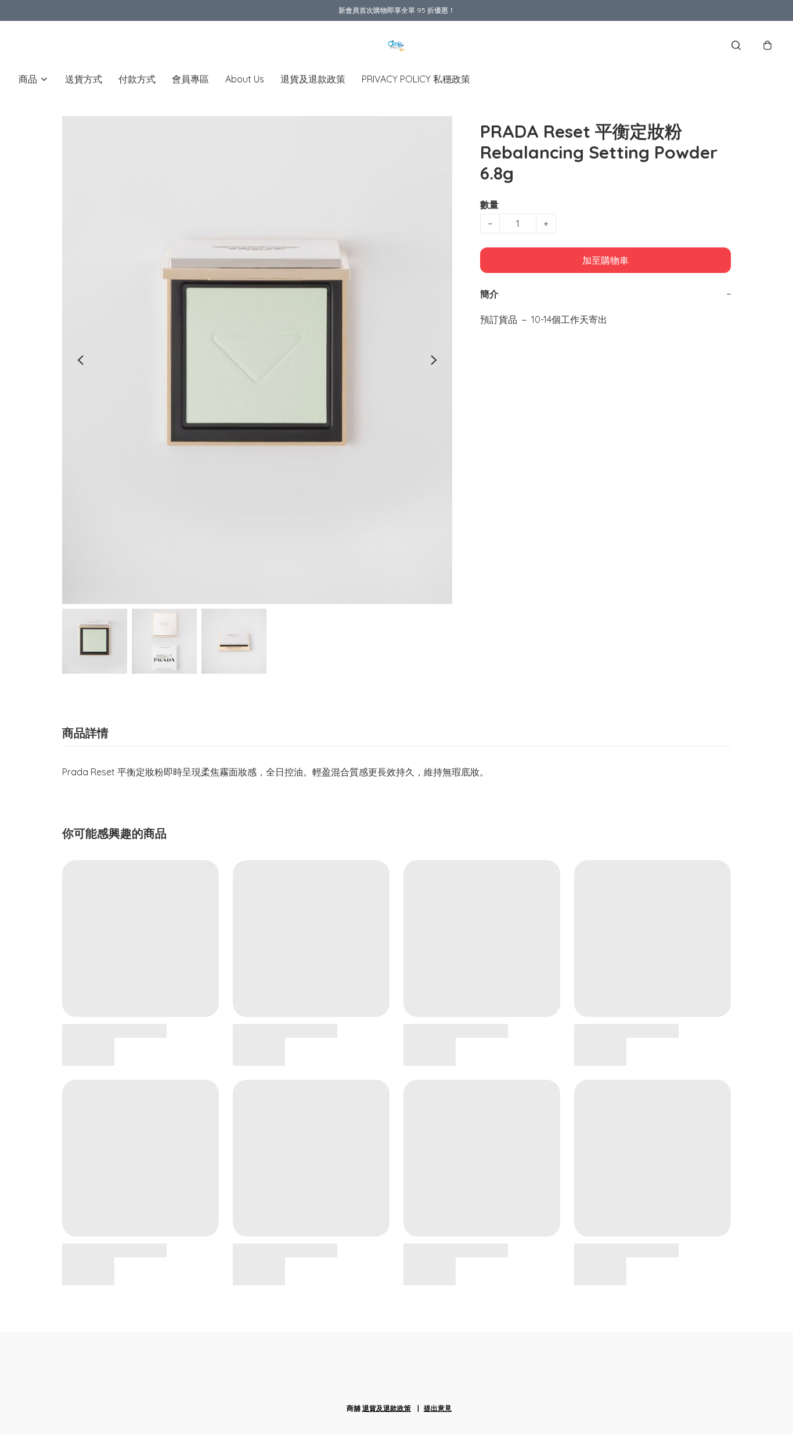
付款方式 (137, 79)
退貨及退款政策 (312, 79)
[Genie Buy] (396, 45)
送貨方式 (83, 79)
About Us (244, 79)
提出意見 (438, 1408)
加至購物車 (605, 260)
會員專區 (190, 79)
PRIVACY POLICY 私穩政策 (416, 79)
